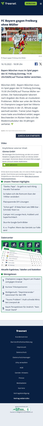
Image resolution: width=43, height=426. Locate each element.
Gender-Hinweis (21, 373)
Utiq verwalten (21, 362)
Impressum (21, 347)
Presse (21, 378)
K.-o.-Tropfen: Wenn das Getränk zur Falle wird (21, 229)
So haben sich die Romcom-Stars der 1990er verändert (19, 195)
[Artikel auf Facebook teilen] (36, 64)
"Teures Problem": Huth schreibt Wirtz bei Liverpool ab (22, 301)
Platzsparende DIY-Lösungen (16, 201)
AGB (21, 368)
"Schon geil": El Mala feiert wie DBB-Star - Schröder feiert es (21, 208)
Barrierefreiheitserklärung (21, 342)
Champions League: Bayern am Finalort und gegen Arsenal (22, 280)
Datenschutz (21, 352)
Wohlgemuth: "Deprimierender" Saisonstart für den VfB (19, 293)
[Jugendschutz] (22, 409)
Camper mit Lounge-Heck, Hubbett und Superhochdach (20, 216)
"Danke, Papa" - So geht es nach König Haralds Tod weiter (20, 188)
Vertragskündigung (21, 393)
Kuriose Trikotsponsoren (16, 287)
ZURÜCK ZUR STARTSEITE (29, 136)
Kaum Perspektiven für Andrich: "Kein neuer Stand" (22, 308)
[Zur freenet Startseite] (8, 3)
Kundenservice (21, 337)
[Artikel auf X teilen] (40, 64)
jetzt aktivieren (11, 165)
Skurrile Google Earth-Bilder (15, 222)
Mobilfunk (30, 3)
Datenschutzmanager (21, 357)
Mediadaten (21, 383)
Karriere (21, 388)
